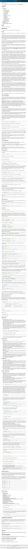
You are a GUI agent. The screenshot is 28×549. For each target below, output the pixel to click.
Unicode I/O (5, 14)
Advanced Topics (6, 17)
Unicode (5, 9)
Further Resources (6, 20)
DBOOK (9, 545)
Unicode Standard (10, 347)
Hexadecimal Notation (6, 19)
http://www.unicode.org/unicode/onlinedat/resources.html (9, 498)
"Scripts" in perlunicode (7, 86)
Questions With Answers (7, 18)
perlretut (12, 189)
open (20, 242)
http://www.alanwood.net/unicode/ (8, 465)
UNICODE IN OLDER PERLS (6, 21)
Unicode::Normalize (5, 346)
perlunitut (3, 532)
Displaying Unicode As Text (7, 15)
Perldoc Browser (4, 1)
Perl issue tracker (22, 547)
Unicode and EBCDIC (6, 11)
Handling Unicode (6, 13)
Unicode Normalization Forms (18, 346)
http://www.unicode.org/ (5, 493)
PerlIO (3, 232)
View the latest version (20, 4)
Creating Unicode (6, 12)
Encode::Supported (4, 233)
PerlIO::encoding (11, 232)
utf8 (20, 105)
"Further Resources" (5, 163)
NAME (3, 7)
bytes (12, 532)
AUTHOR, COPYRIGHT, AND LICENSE (7, 23)
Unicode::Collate (12, 356)
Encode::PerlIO (16, 232)
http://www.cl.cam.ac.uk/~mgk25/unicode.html (18, 465)
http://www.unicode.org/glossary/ (6, 496)
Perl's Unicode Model (6, 10)
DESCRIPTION (4, 8)
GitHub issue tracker (17, 545)
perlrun (24, 132)
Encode (8, 532)
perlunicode (7, 94)
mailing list (26, 547)
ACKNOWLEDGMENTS (5, 22)
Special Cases (5, 16)
